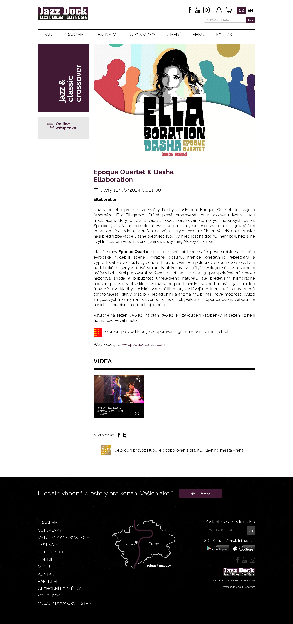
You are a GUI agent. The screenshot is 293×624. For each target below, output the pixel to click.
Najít (250, 19)
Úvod (46, 34)
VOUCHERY (49, 595)
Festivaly (105, 34)
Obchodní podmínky (59, 588)
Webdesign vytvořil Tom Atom (239, 587)
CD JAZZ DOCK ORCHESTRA (64, 603)
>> (251, 530)
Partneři (47, 581)
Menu (198, 34)
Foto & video (141, 34)
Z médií (174, 34)
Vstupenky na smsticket (64, 537)
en (250, 10)
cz (241, 10)
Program (74, 34)
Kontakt (225, 34)
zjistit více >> (200, 493)
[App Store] (243, 548)
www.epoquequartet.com (141, 344)
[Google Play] (217, 548)
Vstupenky (50, 530)
